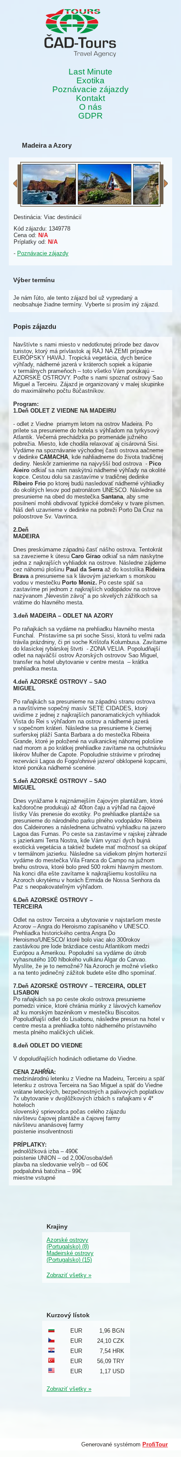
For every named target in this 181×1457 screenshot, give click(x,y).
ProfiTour (155, 1444)
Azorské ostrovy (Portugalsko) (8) (68, 1243)
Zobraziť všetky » (69, 1275)
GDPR (90, 116)
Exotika (90, 80)
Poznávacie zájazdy (90, 89)
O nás (90, 107)
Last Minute (90, 71)
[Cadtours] (80, 34)
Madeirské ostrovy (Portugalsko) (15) (70, 1256)
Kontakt (90, 98)
